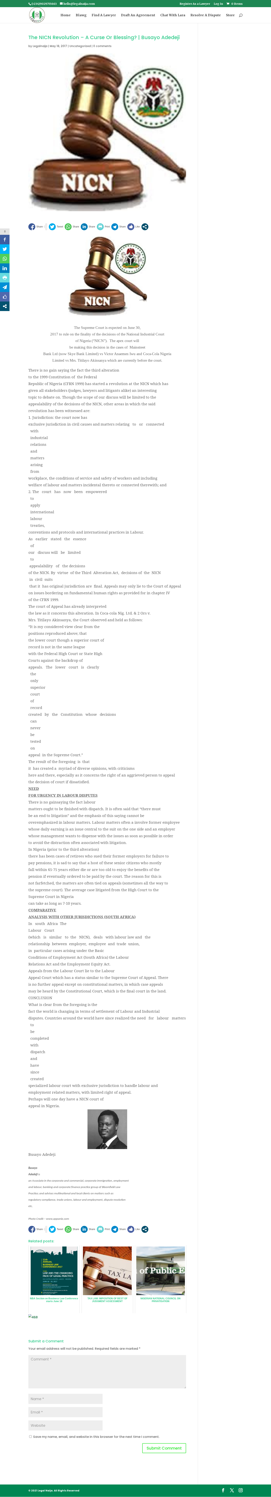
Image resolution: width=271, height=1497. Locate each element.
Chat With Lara (172, 15)
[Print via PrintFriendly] (103, 226)
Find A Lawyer (104, 15)
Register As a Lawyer (195, 4)
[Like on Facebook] (133, 226)
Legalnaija (40, 46)
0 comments (102, 46)
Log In (218, 4)
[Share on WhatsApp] (72, 226)
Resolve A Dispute (205, 15)
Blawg (81, 15)
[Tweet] (56, 226)
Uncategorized (80, 46)
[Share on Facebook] (35, 226)
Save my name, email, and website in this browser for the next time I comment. (96, 1436)
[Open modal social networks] (144, 226)
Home (66, 15)
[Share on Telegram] (118, 226)
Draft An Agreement (138, 15)
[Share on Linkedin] (88, 226)
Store (230, 15)
